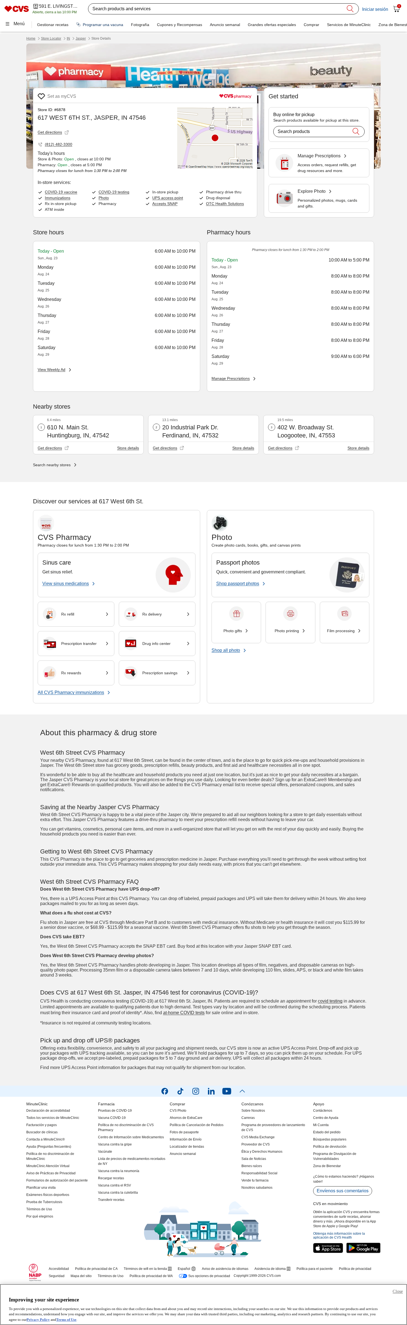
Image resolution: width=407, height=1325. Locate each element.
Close (398, 1291)
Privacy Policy (38, 1319)
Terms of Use (66, 1319)
